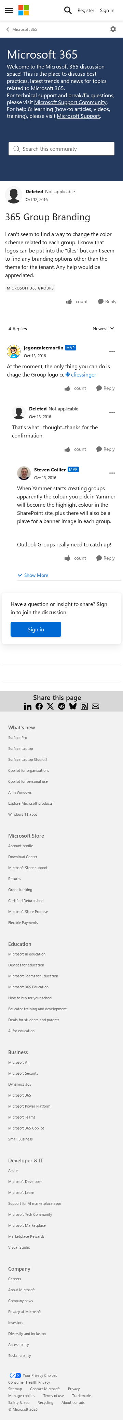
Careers (14, 1278)
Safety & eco (18, 1402)
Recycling (45, 1402)
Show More (36, 575)
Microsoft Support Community (70, 102)
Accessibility (18, 1344)
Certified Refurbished (25, 900)
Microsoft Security (23, 1073)
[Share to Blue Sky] (73, 705)
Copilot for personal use (28, 781)
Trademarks (82, 1395)
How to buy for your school (30, 997)
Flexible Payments (23, 922)
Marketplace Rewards (26, 1236)
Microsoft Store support (27, 867)
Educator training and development (37, 1008)
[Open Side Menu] (9, 10)
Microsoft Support (78, 115)
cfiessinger (83, 374)
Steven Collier (50, 469)
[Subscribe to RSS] (84, 705)
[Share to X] (50, 705)
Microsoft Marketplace (27, 1225)
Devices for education (26, 964)
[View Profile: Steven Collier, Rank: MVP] (24, 473)
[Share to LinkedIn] (27, 705)
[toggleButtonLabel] (113, 29)
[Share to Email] (95, 705)
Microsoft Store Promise (28, 911)
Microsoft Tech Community (30, 1214)
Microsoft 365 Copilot (26, 1128)
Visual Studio (19, 1247)
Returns (14, 878)
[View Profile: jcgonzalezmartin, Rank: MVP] (13, 351)
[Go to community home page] (23, 10)
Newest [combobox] (103, 328)
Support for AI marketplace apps (35, 1203)
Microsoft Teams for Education (33, 975)
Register (86, 10)
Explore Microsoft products (30, 803)
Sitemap (15, 1388)
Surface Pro (17, 737)
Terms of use (53, 1395)
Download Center (22, 856)
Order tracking (20, 889)
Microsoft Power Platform (29, 1106)
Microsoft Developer (25, 1181)
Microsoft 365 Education (28, 986)
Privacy (74, 1388)
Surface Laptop (20, 748)
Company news (20, 1300)
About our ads (73, 1402)
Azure (13, 1170)
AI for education (21, 1030)
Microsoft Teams (21, 1117)
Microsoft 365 (24, 29)
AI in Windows (20, 792)
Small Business (20, 1138)
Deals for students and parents (33, 1019)
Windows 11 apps (22, 814)
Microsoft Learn (21, 1192)
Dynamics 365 (19, 1084)
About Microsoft (21, 1289)
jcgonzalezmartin (43, 347)
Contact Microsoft (45, 1388)
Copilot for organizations (28, 770)
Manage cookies (21, 1395)
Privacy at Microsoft (24, 1311)
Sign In (107, 10)
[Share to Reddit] (61, 705)
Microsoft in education (26, 953)
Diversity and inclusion (27, 1333)
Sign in (36, 629)
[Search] (68, 10)
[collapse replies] (61, 342)
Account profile (20, 845)
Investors (15, 1322)
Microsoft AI (18, 1062)
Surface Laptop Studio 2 (27, 759)
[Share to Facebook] (39, 705)
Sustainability (19, 1355)
